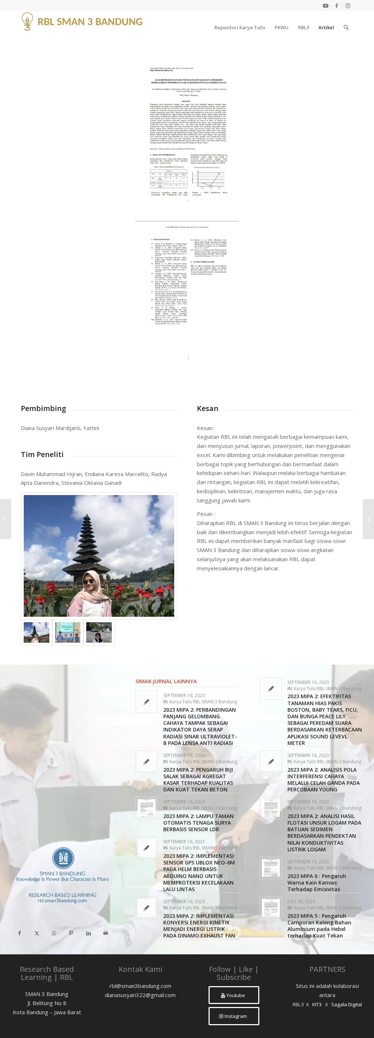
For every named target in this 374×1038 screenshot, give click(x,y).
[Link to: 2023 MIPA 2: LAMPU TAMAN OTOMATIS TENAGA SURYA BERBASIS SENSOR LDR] (147, 808)
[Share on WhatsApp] (53, 933)
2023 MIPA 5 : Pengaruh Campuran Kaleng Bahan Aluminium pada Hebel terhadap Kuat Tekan (319, 925)
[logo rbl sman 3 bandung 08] (83, 27)
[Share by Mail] (105, 933)
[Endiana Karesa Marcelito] (99, 556)
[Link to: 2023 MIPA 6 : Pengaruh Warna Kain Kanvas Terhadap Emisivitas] (271, 868)
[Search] (346, 27)
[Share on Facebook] (19, 933)
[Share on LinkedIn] (88, 933)
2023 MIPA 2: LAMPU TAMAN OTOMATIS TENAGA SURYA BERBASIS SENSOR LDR (198, 823)
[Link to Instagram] (347, 5)
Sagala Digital (346, 1004)
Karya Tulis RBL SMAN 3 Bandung (203, 702)
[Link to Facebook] (336, 5)
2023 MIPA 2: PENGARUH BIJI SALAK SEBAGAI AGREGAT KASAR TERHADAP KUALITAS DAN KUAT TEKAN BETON (198, 779)
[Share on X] (36, 933)
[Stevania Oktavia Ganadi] (99, 632)
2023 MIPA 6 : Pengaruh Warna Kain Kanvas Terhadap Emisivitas (316, 882)
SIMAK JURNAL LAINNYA (166, 681)
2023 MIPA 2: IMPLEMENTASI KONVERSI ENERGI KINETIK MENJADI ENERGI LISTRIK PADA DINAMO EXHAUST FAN (199, 925)
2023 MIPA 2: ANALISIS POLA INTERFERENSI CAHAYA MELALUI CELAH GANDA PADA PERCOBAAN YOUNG (323, 779)
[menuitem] (240, 27)
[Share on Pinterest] (71, 933)
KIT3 (317, 1004)
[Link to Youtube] (325, 5)
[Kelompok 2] (68, 632)
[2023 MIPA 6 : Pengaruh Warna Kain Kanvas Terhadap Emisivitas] (5, 519)
